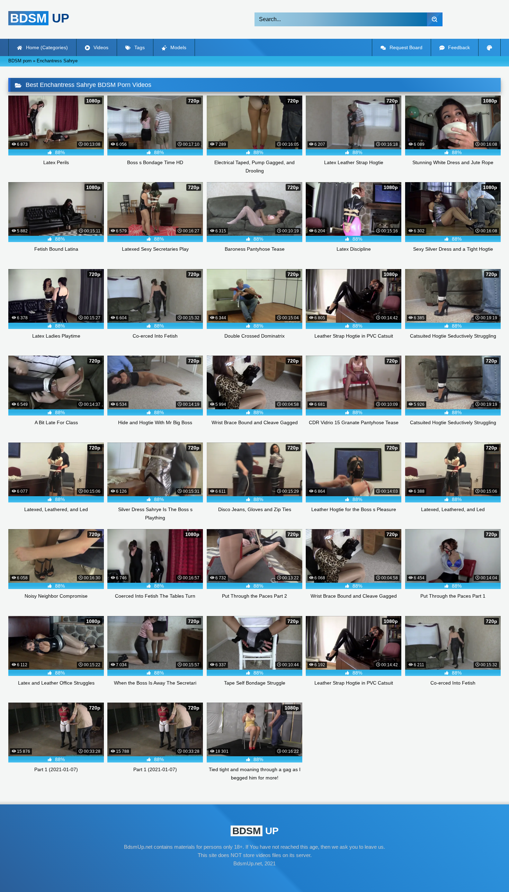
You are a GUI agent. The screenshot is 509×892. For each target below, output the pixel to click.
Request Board (405, 47)
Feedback (458, 47)
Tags (139, 47)
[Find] (435, 19)
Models (177, 47)
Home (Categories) (46, 47)
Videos (100, 47)
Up (39, 18)
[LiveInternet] (254, 877)
